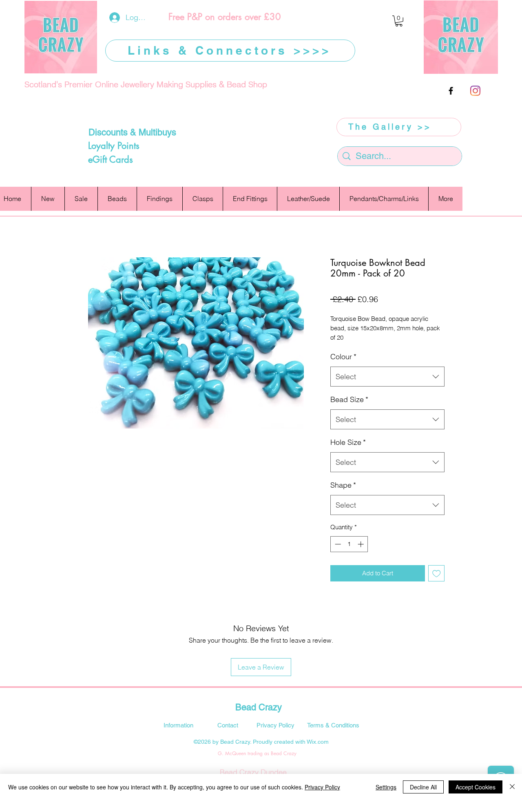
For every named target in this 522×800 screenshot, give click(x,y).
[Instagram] (475, 91)
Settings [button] (386, 787)
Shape (343, 485)
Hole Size (348, 442)
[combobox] (387, 377)
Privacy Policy (322, 787)
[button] (398, 21)
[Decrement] (337, 544)
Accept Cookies (475, 787)
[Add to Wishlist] (436, 573)
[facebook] (451, 91)
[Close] (512, 786)
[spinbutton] (349, 544)
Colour (343, 356)
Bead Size (349, 399)
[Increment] (361, 544)
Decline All (423, 787)
